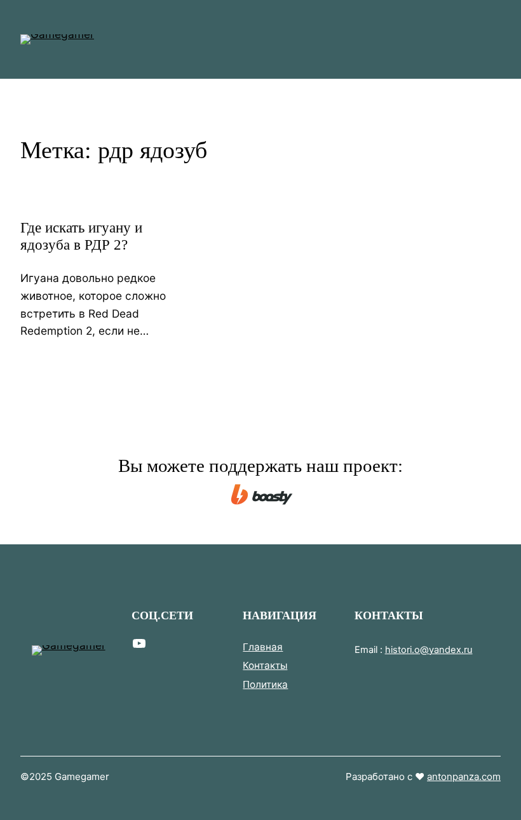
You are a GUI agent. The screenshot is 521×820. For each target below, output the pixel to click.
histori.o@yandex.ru (429, 649)
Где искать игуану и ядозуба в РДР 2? (81, 236)
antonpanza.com (464, 776)
